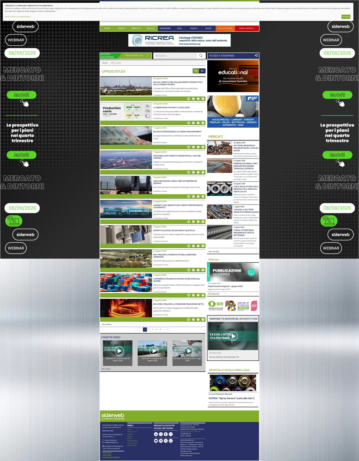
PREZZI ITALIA (132, 431)
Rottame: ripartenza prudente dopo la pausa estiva (246, 148)
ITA (196, 71)
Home (105, 63)
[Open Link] (179, 40)
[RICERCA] (201, 56)
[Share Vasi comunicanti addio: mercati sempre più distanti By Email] (188, 196)
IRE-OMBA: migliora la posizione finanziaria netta (178, 304)
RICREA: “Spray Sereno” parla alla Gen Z (232, 398)
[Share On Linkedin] (193, 98)
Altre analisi (213, 252)
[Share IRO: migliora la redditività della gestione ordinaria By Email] (188, 270)
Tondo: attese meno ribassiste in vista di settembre (244, 232)
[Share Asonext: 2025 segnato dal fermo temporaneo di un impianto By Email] (188, 221)
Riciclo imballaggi (229, 370)
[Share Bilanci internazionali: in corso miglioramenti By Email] (188, 147)
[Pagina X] (171, 434)
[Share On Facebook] (202, 98)
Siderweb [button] (165, 28)
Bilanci (151, 28)
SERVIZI (130, 436)
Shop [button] (208, 28)
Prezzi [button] (121, 28)
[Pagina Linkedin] (156, 434)
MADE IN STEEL (132, 443)
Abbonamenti (247, 28)
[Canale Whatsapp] (171, 441)
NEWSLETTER (131, 445)
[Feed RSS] (166, 441)
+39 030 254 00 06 (110, 440)
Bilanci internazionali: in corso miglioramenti (177, 132)
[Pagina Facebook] (166, 434)
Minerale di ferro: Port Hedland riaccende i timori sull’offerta (246, 166)
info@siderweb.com (111, 442)
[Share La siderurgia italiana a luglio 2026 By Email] (188, 122)
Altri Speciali (213, 294)
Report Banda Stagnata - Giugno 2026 (225, 286)
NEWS (129, 429)
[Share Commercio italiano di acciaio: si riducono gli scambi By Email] (188, 295)
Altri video (106, 369)
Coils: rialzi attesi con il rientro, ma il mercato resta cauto (246, 189)
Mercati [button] (136, 28)
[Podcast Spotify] (161, 441)
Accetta (346, 17)
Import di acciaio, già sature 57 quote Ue (174, 231)
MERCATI (130, 434)
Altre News (106, 324)
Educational (225, 28)
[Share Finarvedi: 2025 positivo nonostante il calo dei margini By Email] (188, 172)
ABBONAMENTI (132, 441)
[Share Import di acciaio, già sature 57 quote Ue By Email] (188, 245)
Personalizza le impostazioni (17, 17)
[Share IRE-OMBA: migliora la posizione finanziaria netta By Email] (188, 319)
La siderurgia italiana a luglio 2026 (171, 108)
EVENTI (129, 438)
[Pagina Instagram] (161, 434)
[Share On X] (198, 98)
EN (202, 71)
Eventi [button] (194, 28)
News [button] (107, 28)
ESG (179, 28)
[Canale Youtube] (156, 441)
